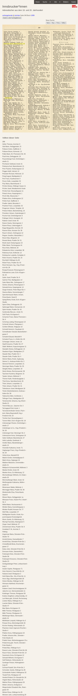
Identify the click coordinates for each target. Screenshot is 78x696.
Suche (47, 2)
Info (57, 2)
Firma (58, 23)
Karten (74, 2)
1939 (32, 15)
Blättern (65, 2)
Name (48, 23)
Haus (53, 23)
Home (38, 2)
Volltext (64, 23)
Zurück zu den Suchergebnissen (12, 18)
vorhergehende (7, 15)
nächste (17, 15)
